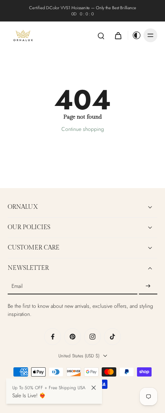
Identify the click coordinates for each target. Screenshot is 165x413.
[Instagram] (92, 336)
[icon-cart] (117, 35)
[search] (100, 35)
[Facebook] (52, 336)
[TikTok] (112, 336)
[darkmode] (134, 35)
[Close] (93, 387)
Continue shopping (82, 129)
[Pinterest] (72, 336)
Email (17, 286)
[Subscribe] (148, 286)
